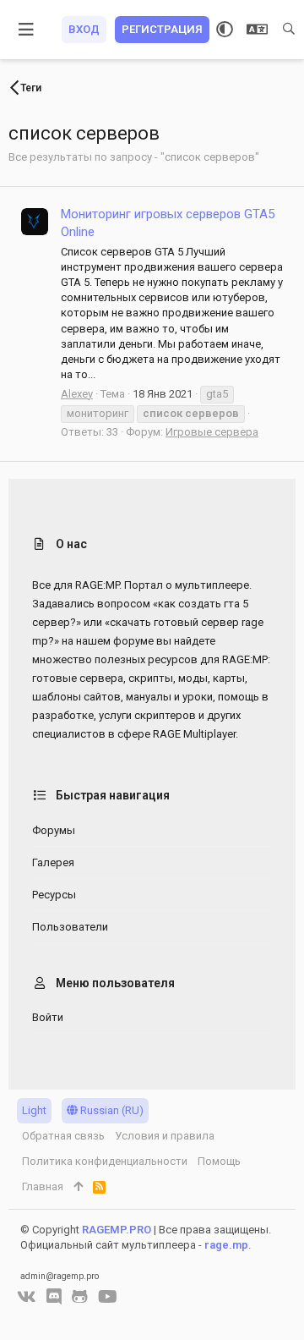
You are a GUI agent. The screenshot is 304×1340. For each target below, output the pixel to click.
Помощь (219, 1161)
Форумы (53, 830)
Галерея (53, 862)
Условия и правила (164, 1135)
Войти (47, 1017)
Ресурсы (54, 894)
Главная (42, 1186)
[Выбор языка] (257, 29)
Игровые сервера (212, 432)
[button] (26, 29)
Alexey (77, 393)
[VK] (26, 1296)
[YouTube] (107, 1296)
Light (34, 1110)
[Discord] (54, 1296)
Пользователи (70, 926)
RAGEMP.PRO (116, 1229)
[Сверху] (78, 1187)
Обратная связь (63, 1135)
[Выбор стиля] (224, 29)
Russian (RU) (111, 1110)
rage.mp (226, 1244)
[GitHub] (80, 1296)
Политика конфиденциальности (104, 1161)
